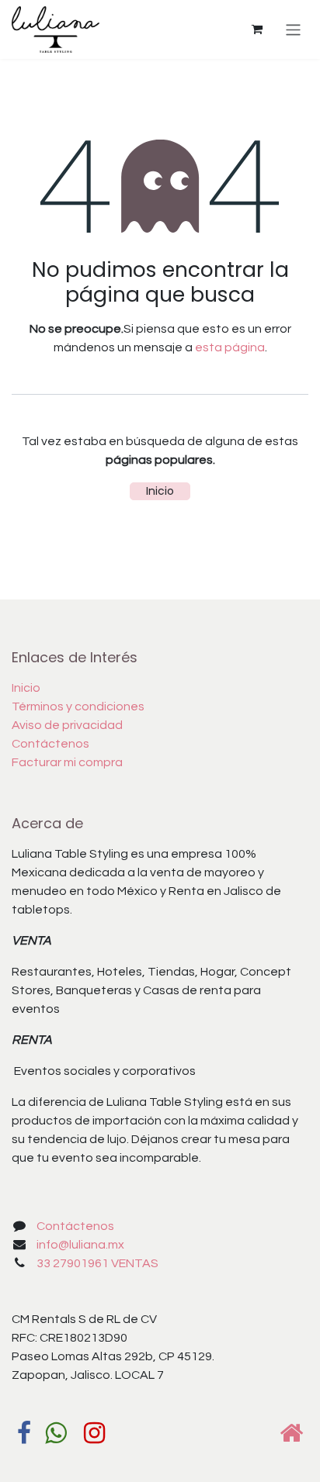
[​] (24, 1433)
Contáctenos (50, 744)
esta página (230, 347)
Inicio (160, 491)
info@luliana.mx (80, 1244)
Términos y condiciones (78, 706)
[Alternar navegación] (293, 29)
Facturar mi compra (67, 762)
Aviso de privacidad (67, 725)
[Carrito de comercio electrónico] (257, 29)
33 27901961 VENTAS (97, 1263)
